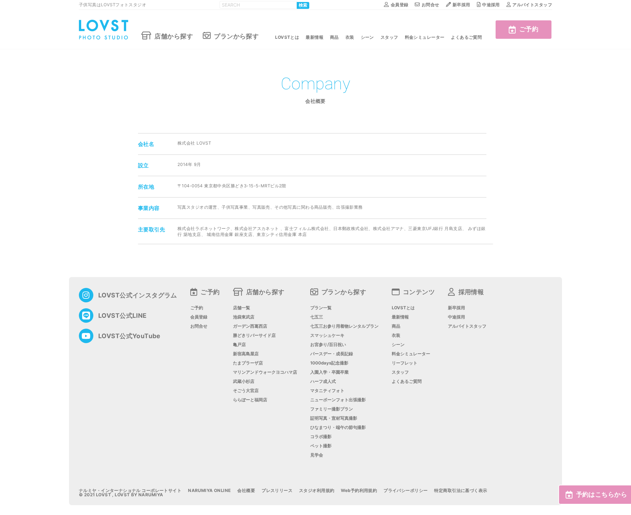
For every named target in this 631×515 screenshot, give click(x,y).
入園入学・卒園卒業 (329, 372)
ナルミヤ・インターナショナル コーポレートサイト (130, 490)
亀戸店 (239, 344)
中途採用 (491, 4)
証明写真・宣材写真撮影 (333, 418)
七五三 (316, 317)
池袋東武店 (243, 317)
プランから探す (236, 36)
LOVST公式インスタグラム (137, 295)
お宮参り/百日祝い (328, 344)
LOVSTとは (287, 37)
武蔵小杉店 (243, 381)
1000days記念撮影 (329, 363)
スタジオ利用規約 (316, 490)
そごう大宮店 (246, 390)
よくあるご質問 (466, 37)
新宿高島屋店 (246, 354)
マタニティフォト (327, 390)
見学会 (316, 455)
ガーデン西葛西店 (250, 326)
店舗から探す (173, 36)
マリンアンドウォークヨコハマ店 (265, 372)
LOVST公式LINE (122, 316)
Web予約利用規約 (359, 490)
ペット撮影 (321, 446)
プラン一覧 (321, 308)
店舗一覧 (241, 308)
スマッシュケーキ (327, 335)
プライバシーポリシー (406, 490)
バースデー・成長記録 (331, 354)
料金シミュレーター (425, 37)
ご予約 (528, 29)
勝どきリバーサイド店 (254, 335)
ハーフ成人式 (323, 381)
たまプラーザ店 (248, 363)
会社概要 (246, 490)
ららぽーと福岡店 (250, 400)
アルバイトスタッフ (532, 4)
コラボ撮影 (321, 436)
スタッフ (389, 37)
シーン (367, 37)
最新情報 (314, 37)
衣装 (349, 37)
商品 (334, 37)
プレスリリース (277, 490)
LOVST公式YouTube (129, 336)
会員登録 (399, 4)
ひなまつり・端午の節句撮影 (338, 427)
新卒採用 (461, 4)
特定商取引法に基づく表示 (460, 490)
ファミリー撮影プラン (331, 409)
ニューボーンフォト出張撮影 (338, 400)
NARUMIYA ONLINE (209, 490)
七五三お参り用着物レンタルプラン (344, 326)
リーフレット (404, 363)
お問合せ (430, 4)
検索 (303, 5)
